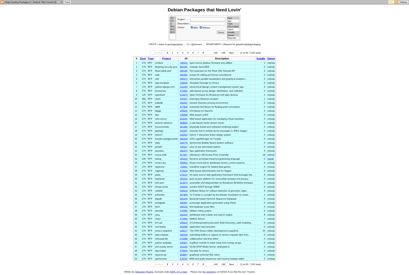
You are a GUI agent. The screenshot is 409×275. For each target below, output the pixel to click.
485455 (184, 75)
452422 (184, 214)
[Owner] (233, 35)
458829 (184, 123)
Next (231, 52)
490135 (184, 206)
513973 (184, 182)
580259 (184, 234)
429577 (184, 230)
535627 (184, 242)
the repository (209, 272)
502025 (184, 119)
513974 (184, 95)
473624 (184, 170)
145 (216, 52)
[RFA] (173, 26)
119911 (184, 166)
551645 (184, 246)
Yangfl (270, 158)
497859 (184, 194)
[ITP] (173, 21)
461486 (184, 127)
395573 (184, 79)
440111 (184, 63)
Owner (271, 58)
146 (223, 52)
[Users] (233, 29)
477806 (184, 107)
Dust (143, 58)
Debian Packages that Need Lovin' (204, 9)
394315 (184, 158)
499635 (184, 111)
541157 (184, 99)
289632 (184, 222)
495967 (184, 202)
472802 (184, 91)
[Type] (233, 23)
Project (166, 58)
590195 (184, 71)
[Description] (233, 26)
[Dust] (233, 18)
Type (151, 58)
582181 (184, 67)
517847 (184, 154)
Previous (158, 52)
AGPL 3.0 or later (178, 272)
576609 (184, 250)
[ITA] (173, 18)
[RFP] (173, 32)
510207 (184, 131)
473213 (184, 174)
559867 (184, 254)
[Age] (233, 21)
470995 (184, 210)
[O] (173, 23)
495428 (184, 139)
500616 (184, 190)
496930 (184, 162)
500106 (184, 198)
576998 (184, 238)
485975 (184, 150)
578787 (184, 258)
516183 (184, 87)
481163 (184, 178)
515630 (184, 186)
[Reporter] (233, 38)
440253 (184, 135)
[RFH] (173, 29)
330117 (184, 146)
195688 (184, 115)
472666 (184, 218)
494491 (184, 103)
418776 (184, 142)
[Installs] (233, 32)
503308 (184, 226)
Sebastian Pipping (144, 272)
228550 (184, 83)
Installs (261, 58)
